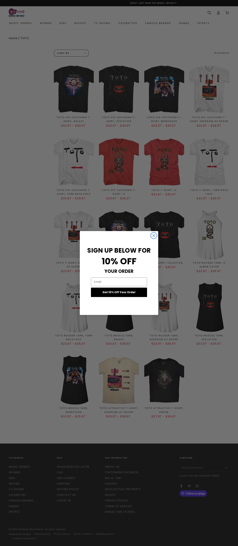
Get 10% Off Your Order (119, 292)
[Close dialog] (154, 235)
